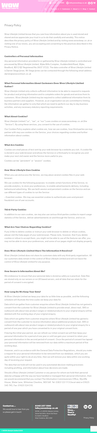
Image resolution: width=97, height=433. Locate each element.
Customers (66, 9)
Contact (92, 9)
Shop (85, 9)
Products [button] (55, 9)
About (76, 9)
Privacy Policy (89, 418)
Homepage (45, 9)
